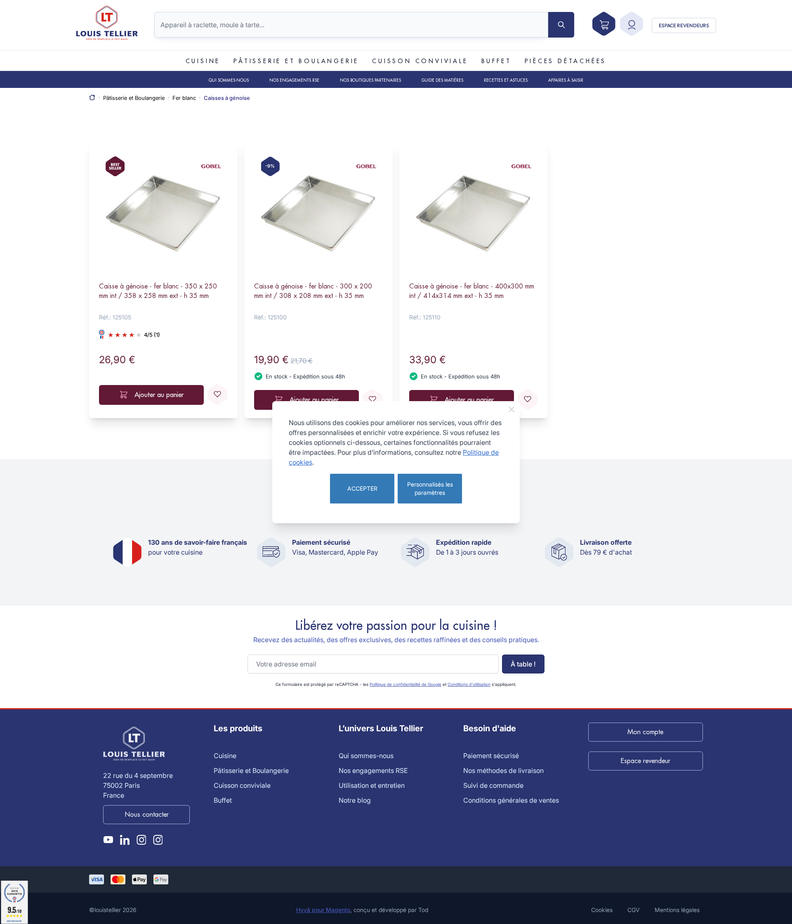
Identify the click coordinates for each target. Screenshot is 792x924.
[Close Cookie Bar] (511, 409)
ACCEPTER (362, 488)
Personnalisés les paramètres (430, 488)
